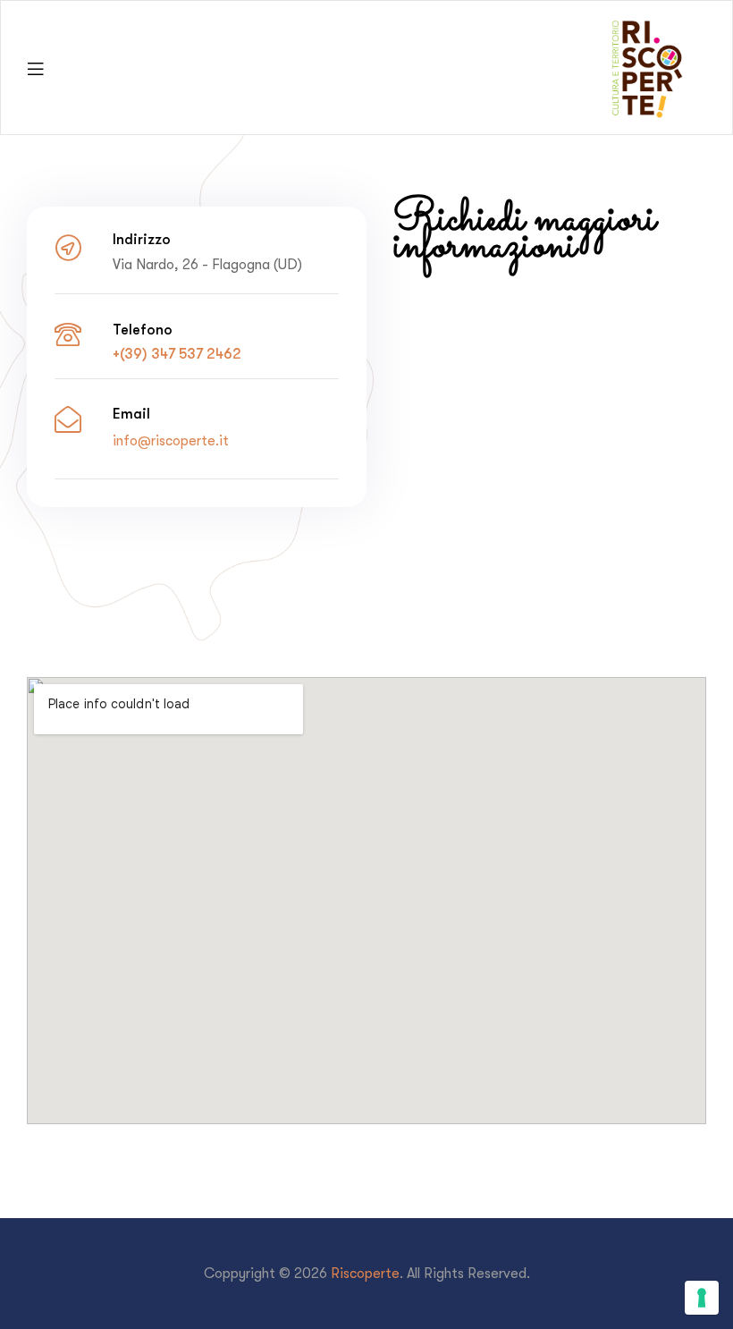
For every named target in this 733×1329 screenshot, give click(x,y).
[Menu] (35, 67)
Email (131, 413)
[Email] (68, 419)
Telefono (143, 329)
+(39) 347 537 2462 (177, 353)
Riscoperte (365, 1274)
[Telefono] (68, 334)
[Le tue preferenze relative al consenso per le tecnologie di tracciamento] (702, 1298)
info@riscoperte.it (171, 441)
